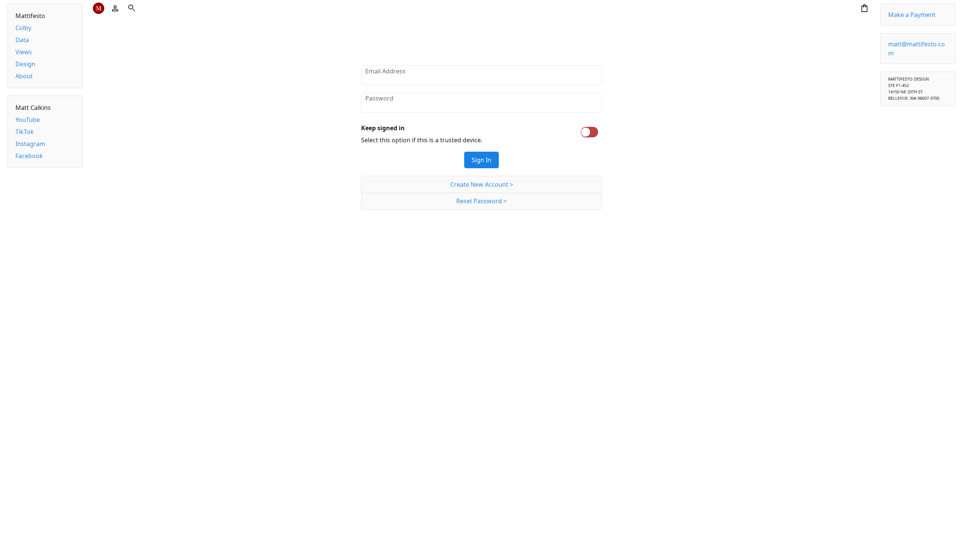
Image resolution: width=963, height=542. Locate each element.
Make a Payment (912, 15)
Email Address (385, 71)
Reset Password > (481, 201)
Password (379, 98)
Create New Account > (481, 184)
